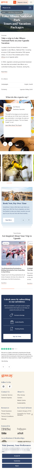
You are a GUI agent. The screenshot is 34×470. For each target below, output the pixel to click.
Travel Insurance (6, 411)
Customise (17, 461)
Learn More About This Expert (13, 125)
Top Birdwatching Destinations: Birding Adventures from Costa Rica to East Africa (13, 270)
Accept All (17, 456)
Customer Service (6, 395)
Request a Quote (22, 2)
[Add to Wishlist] (24, 243)
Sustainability (21, 403)
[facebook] (10, 386)
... (6, 12)
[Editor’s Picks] (5, 243)
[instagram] (3, 386)
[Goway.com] (4, 2)
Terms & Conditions (7, 416)
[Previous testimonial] (5, 144)
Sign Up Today (17, 336)
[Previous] (23, 220)
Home (3, 12)
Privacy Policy (5, 413)
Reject (17, 465)
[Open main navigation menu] (31, 2)
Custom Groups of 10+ (24, 411)
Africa (3, 57)
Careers (19, 397)
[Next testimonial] (10, 144)
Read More (9, 220)
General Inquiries (6, 397)
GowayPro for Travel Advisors (23, 414)
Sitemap (3, 419)
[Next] (29, 220)
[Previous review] (3, 367)
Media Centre (21, 400)
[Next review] (9, 367)
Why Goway (21, 395)
